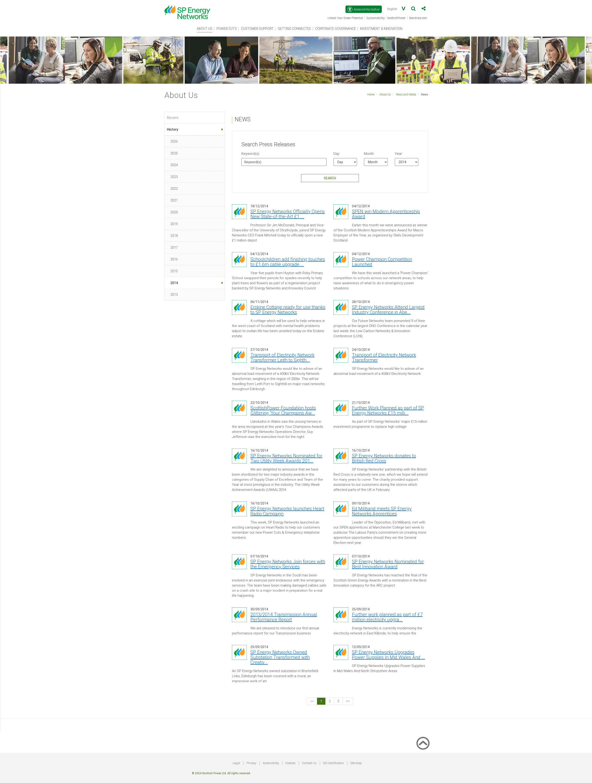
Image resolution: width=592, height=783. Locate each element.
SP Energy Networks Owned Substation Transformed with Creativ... (280, 657)
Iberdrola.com (418, 18)
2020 (174, 212)
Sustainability (376, 18)
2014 (174, 283)
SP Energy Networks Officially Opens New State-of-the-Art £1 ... (287, 214)
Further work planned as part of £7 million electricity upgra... (387, 617)
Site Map (356, 763)
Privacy (251, 763)
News (424, 94)
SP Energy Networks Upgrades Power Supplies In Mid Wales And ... (388, 654)
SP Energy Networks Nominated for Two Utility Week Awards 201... (286, 458)
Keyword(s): (250, 154)
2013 (174, 295)
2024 (174, 165)
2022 (174, 188)
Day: (336, 154)
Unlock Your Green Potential (345, 18)
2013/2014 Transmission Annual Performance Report (283, 617)
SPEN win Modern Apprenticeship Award (386, 214)
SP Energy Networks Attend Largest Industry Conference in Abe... (388, 309)
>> (348, 701)
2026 (174, 141)
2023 (174, 177)
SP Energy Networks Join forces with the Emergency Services (287, 564)
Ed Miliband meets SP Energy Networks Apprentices (382, 511)
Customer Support (257, 29)
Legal (236, 763)
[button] (413, 9)
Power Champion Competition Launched (382, 262)
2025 (174, 153)
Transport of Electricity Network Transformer (384, 357)
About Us (204, 29)
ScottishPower (396, 18)
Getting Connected (294, 29)
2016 (174, 259)
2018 (174, 236)
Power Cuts (226, 29)
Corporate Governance (335, 29)
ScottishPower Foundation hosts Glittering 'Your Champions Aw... (283, 410)
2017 (174, 247)
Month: (367, 154)
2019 (174, 224)
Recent (172, 118)
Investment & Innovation (381, 29)
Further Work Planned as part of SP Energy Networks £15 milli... (388, 410)
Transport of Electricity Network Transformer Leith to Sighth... (282, 357)
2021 (174, 200)
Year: (398, 154)
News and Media (406, 94)
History (172, 129)
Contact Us (309, 763)
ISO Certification (333, 763)
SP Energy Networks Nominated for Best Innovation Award (388, 564)
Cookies (290, 763)
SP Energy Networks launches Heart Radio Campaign (287, 511)
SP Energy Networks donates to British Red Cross (384, 458)
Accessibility (271, 763)
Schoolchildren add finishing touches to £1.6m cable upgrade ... (287, 262)
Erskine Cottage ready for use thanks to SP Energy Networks (287, 309)
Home (370, 94)
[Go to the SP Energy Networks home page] (189, 9)
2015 (174, 271)
